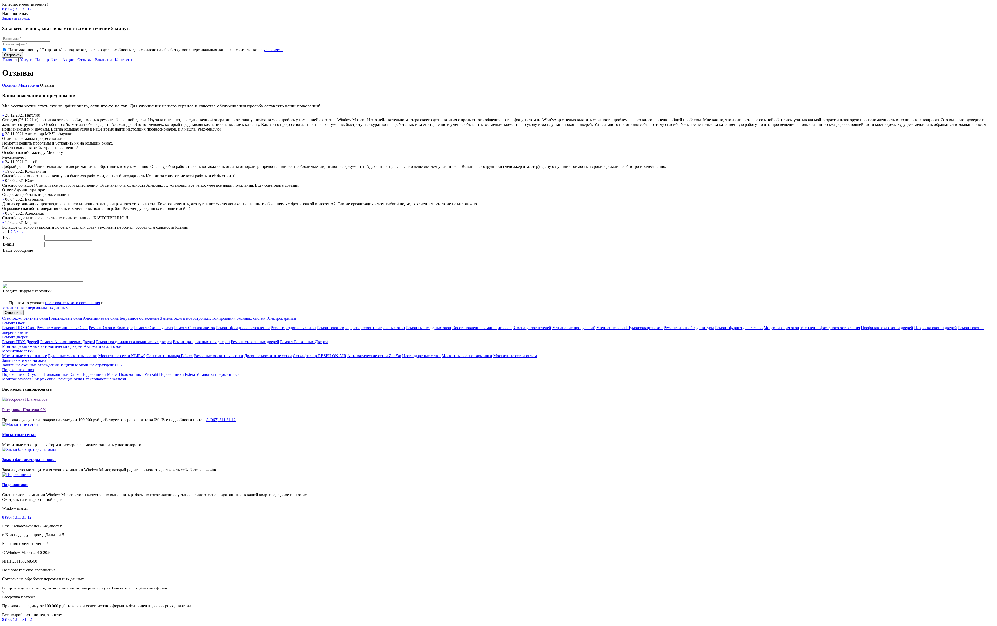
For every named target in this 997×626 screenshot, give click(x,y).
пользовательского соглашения (72, 303)
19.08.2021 (15, 171)
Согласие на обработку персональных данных (43, 579)
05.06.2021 (15, 180)
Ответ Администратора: (23, 190)
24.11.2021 (15, 162)
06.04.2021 (15, 199)
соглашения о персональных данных (35, 307)
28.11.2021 (15, 134)
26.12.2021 (15, 115)
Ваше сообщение (18, 250)
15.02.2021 (15, 222)
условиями (273, 49)
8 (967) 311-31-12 (17, 619)
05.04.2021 (15, 213)
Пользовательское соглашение (29, 570)
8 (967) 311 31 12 (16, 9)
